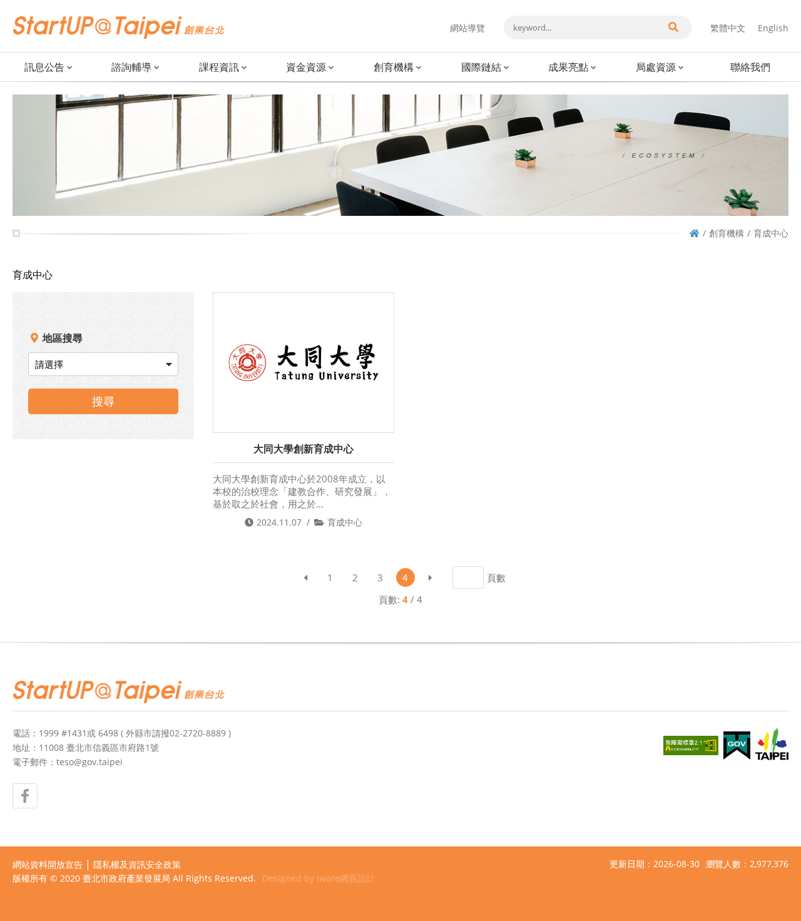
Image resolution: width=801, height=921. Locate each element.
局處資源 (656, 67)
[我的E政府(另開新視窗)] (736, 745)
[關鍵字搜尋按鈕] (672, 27)
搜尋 (103, 401)
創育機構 (394, 67)
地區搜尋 (63, 338)
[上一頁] (305, 577)
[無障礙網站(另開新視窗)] (690, 745)
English (773, 28)
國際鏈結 (481, 67)
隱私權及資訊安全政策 (137, 864)
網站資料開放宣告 (48, 864)
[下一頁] (430, 577)
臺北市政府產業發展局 (126, 878)
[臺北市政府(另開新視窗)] (771, 745)
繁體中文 (727, 28)
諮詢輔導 (131, 67)
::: (16, 5)
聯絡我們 (750, 67)
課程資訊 (219, 67)
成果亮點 (568, 67)
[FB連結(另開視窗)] (25, 795)
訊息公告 (44, 67)
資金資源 (306, 67)
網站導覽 (467, 28)
